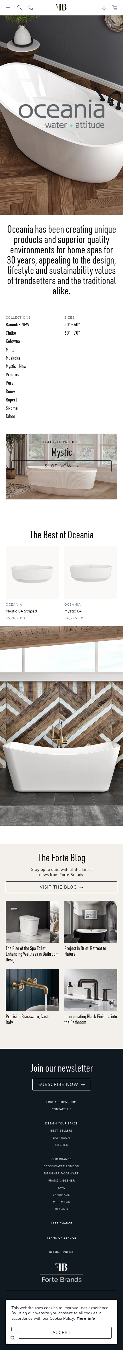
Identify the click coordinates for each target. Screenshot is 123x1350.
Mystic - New (16, 366)
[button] (8, 8)
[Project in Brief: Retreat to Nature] (90, 922)
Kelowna (13, 341)
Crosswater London (61, 1166)
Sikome (12, 408)
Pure (9, 382)
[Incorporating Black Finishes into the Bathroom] (90, 990)
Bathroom (61, 1137)
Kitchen (61, 1145)
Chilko (11, 333)
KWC (61, 1187)
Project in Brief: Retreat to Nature (85, 951)
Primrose (13, 374)
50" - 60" (72, 324)
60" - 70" (72, 333)
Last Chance (61, 1223)
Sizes (69, 317)
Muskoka (13, 358)
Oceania (61, 1209)
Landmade (61, 1195)
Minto (10, 349)
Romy (10, 391)
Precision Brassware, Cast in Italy (28, 1019)
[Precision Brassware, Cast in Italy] (32, 990)
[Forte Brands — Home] (61, 7)
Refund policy (61, 1252)
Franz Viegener (61, 1180)
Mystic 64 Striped (21, 611)
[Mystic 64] (90, 572)
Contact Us (62, 1109)
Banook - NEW (17, 324)
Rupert (11, 399)
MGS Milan (61, 1202)
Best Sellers (61, 1130)
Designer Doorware (61, 1173)
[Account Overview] (104, 7)
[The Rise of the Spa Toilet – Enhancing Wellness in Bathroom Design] (32, 922)
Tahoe (10, 416)
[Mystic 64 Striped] (32, 572)
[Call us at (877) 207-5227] (30, 7)
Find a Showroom (61, 1102)
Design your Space (61, 1123)
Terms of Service (61, 1237)
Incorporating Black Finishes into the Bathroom (90, 1019)
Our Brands (61, 1159)
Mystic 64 (73, 611)
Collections (18, 317)
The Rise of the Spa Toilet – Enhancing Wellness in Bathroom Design (32, 954)
